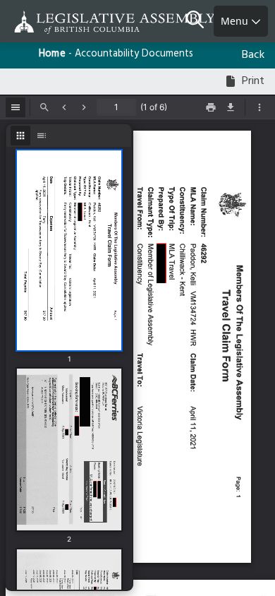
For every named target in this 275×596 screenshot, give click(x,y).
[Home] (56, 22)
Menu (236, 21)
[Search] (200, 21)
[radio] (20, 135)
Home (52, 54)
